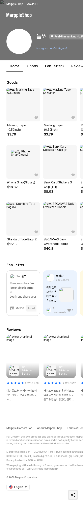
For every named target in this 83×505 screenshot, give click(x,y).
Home (15, 66)
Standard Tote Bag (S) (22, 239)
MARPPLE (32, 4)
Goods (32, 66)
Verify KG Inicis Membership (42, 468)
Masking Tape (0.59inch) (16, 127)
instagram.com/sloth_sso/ (51, 48)
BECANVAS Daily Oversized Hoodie (56, 242)
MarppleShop (14, 4)
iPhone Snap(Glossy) (21, 182)
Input (31, 308)
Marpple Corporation (19, 428)
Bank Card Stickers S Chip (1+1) (58, 185)
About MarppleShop (49, 428)
